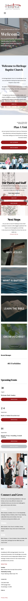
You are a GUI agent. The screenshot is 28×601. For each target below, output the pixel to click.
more (21, 519)
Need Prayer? (14, 203)
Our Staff (14, 198)
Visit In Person (14, 142)
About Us (14, 104)
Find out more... (20, 505)
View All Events (14, 446)
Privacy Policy (4, 597)
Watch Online (14, 147)
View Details (14, 399)
